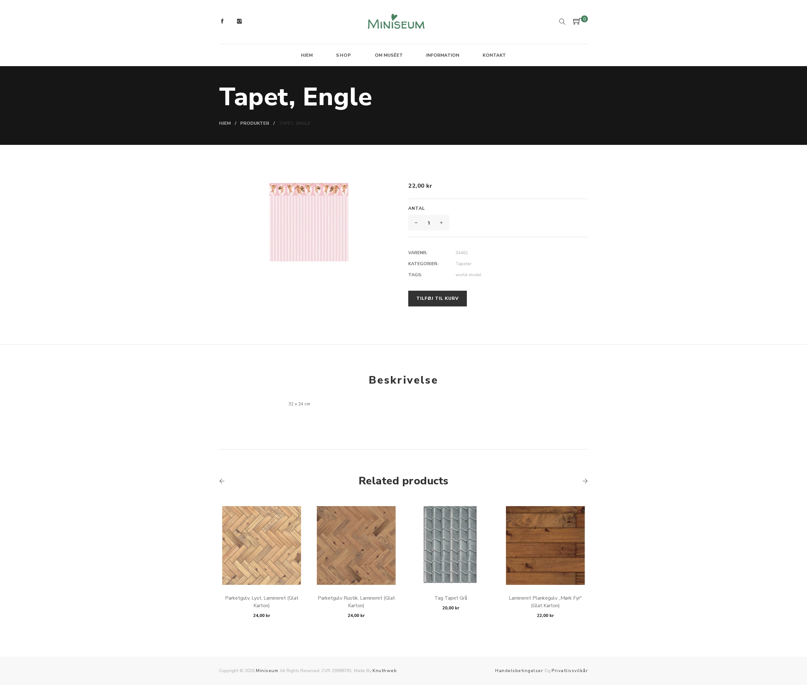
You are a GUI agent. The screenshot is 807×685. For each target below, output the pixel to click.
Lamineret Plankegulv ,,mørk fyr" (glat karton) (545, 602)
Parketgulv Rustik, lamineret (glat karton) (356, 602)
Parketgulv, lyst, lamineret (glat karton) (262, 602)
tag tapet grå (450, 598)
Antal (416, 208)
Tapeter (464, 264)
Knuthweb (385, 671)
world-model (468, 275)
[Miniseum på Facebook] (222, 22)
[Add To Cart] (262, 570)
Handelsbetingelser (519, 671)
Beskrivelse (403, 380)
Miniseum (267, 671)
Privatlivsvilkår (570, 671)
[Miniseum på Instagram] (239, 22)
